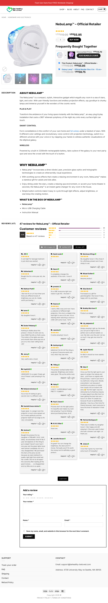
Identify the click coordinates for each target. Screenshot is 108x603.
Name (26, 520)
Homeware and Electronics (19, 17)
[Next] (49, 46)
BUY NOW (74, 40)
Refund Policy (8, 582)
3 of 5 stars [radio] (32, 498)
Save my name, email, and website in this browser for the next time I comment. (57, 531)
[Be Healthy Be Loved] (15, 9)
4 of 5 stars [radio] (39, 498)
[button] (4, 69)
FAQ (82, 9)
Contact (90, 9)
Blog (69, 9)
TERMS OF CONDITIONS (61, 598)
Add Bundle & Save (88, 55)
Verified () (66, 247)
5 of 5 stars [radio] (48, 498)
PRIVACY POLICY (44, 598)
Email (67, 520)
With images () (49, 247)
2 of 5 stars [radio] (27, 498)
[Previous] (5, 46)
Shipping (5, 574)
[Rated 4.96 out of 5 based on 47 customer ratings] (81, 31)
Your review (28, 502)
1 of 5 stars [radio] (23, 498)
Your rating (28, 495)
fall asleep (74, 131)
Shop (62, 9)
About (76, 9)
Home (4, 17)
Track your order (9, 565)
